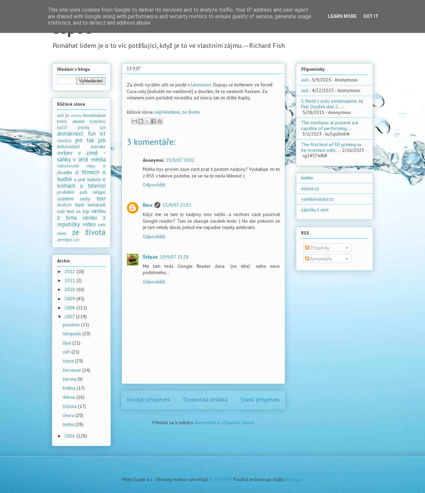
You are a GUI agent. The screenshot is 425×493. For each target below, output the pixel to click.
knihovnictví (68, 146)
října (67, 343)
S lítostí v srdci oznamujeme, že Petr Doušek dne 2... (332, 104)
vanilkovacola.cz (317, 199)
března (70, 406)
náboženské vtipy (76, 165)
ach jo (63, 115)
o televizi (93, 185)
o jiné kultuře (87, 179)
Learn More (342, 16)
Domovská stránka (205, 399)
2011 (70, 280)
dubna (69, 397)
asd (304, 80)
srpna (69, 361)
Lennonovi (201, 85)
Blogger (294, 479)
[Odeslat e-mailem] (134, 121)
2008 (70, 308)
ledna (69, 424)
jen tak (84, 140)
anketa (76, 115)
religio (99, 192)
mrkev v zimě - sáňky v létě (81, 156)
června (70, 379)
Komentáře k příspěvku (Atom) (224, 423)
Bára (147, 205)
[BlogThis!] (140, 121)
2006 (70, 436)
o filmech (87, 172)
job (102, 140)
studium (64, 204)
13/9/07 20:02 (180, 160)
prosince (72, 325)
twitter (307, 178)
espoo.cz (310, 188)
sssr (101, 198)
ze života (191, 112)
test (70, 211)
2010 (70, 289)
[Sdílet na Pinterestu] (159, 121)
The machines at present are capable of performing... (329, 125)
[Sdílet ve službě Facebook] (153, 121)
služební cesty (73, 199)
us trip (82, 211)
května (70, 388)
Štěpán (150, 257)
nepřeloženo (167, 112)
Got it (371, 16)
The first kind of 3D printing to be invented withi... (331, 147)
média (98, 159)
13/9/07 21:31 (176, 205)
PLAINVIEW (220, 479)
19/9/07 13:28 (174, 257)
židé (76, 240)
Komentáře (320, 259)
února (69, 415)
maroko (98, 146)
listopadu (72, 334)
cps (103, 127)
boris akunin (71, 121)
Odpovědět (154, 185)
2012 (70, 271)
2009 (70, 299)
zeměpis (64, 239)
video (89, 224)
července (72, 370)
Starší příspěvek (260, 399)
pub (83, 192)
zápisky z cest (314, 210)
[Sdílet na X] (147, 121)
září (67, 352)
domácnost (70, 133)
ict (103, 133)
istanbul (64, 140)
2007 (70, 317)
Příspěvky (319, 248)
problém (65, 192)
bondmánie (94, 115)
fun (92, 133)
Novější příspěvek (148, 399)
